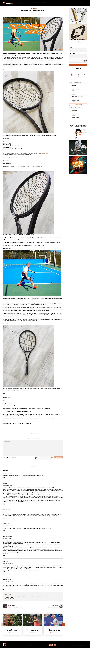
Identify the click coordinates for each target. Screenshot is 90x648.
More (43, 3)
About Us (24, 645)
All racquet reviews (78, 104)
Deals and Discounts (64, 3)
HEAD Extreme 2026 (75, 100)
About (80, 3)
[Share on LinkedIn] (9, 430)
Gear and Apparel (35, 3)
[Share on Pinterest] (8, 430)
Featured (50, 3)
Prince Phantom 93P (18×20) (21, 63)
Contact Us (30, 645)
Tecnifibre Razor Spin (76, 114)
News (56, 3)
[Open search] (86, 3)
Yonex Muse (74, 85)
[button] (2, 624)
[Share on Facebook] (4, 430)
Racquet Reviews (33, 8)
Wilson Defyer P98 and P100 (77, 89)
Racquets (19, 3)
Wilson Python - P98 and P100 (77, 96)
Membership (74, 3)
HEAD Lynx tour (18, 154)
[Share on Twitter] (6, 430)
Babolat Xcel (45, 153)
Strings (26, 3)
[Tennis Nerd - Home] (8, 3)
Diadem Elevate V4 (75, 92)
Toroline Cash (74, 110)
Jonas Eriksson (31, 13)
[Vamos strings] (78, 32)
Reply (4, 477)
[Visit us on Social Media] (50, 645)
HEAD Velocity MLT (75, 117)
